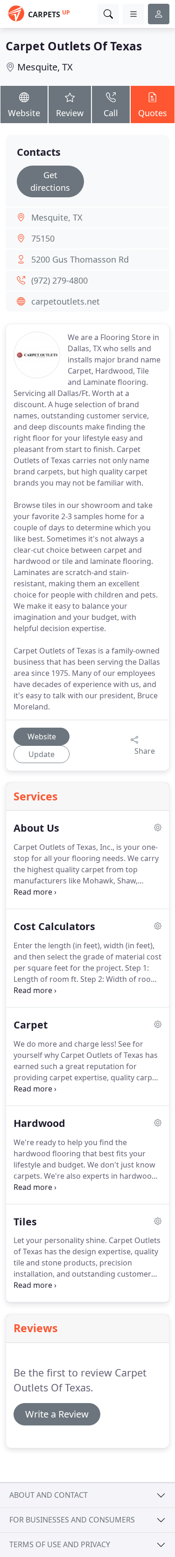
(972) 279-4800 (59, 280)
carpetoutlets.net (65, 301)
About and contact (48, 1495)
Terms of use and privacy (59, 1544)
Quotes (152, 112)
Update (41, 754)
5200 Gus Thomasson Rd (80, 259)
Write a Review (57, 1414)
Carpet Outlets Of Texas (74, 46)
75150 (43, 238)
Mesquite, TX (45, 67)
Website (24, 112)
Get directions (50, 181)
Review (70, 112)
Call (111, 112)
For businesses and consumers (72, 1520)
